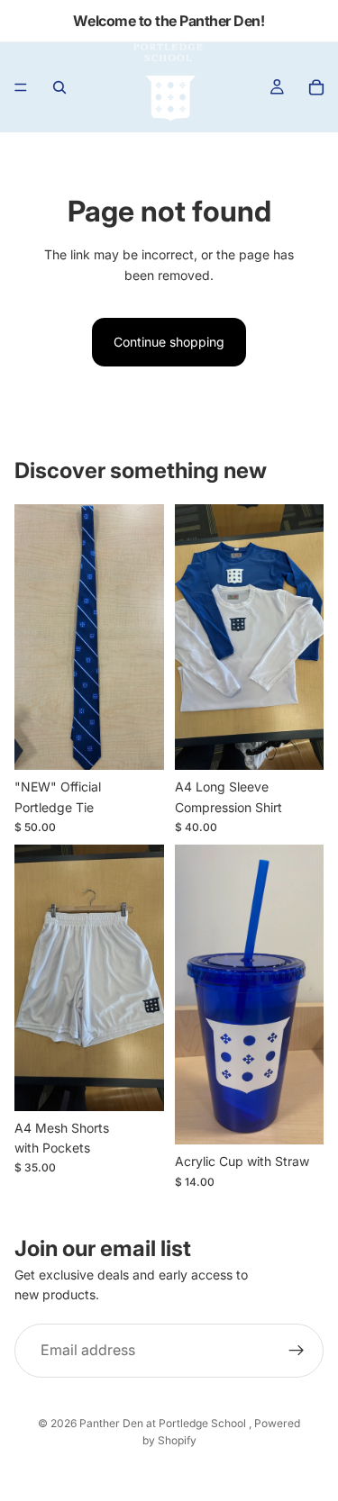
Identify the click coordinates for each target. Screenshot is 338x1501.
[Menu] (20, 87)
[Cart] (316, 87)
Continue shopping (169, 341)
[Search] (59, 87)
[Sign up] (296, 1351)
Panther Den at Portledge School (164, 1423)
